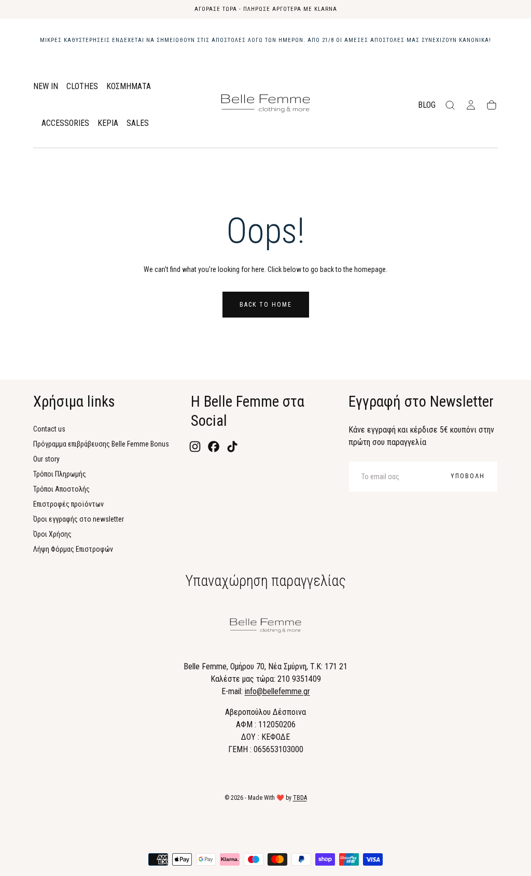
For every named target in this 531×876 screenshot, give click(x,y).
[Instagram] (195, 446)
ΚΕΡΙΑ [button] (107, 123)
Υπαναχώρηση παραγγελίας (265, 581)
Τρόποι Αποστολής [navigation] (61, 489)
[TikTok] (232, 446)
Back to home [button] (266, 304)
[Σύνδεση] (471, 105)
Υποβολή (468, 476)
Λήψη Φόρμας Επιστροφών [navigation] (73, 549)
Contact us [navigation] (49, 429)
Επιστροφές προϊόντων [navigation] (68, 504)
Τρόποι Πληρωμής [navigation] (59, 474)
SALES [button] (138, 123)
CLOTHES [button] (82, 86)
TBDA (300, 797)
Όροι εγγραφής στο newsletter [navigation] (78, 519)
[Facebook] (213, 446)
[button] (450, 105)
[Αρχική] (265, 105)
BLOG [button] (427, 105)
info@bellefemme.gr (277, 691)
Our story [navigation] (46, 459)
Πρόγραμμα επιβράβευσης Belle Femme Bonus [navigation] (101, 444)
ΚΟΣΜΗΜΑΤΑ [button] (128, 86)
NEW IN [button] (45, 86)
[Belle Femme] (265, 627)
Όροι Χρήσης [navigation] (52, 534)
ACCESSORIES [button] (65, 123)
